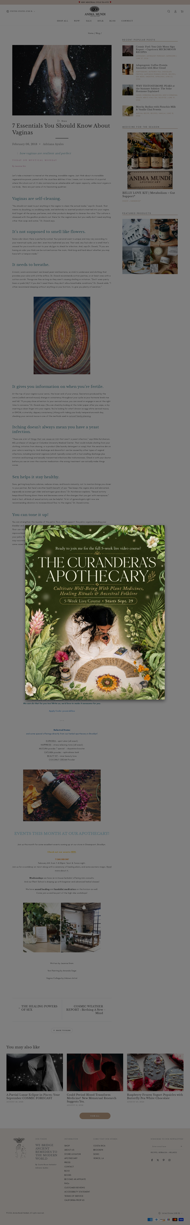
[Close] (164, 525)
